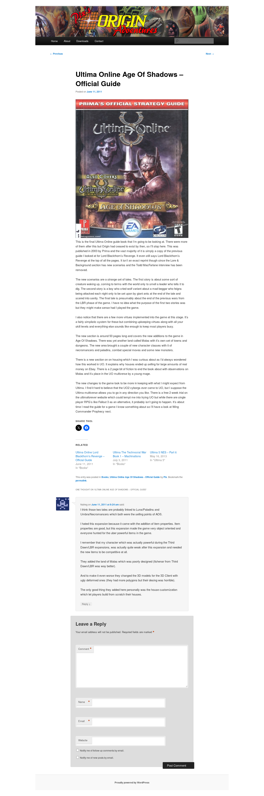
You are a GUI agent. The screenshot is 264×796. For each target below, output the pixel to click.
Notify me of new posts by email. (97, 757)
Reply (86, 604)
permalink (81, 480)
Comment (85, 649)
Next (210, 53)
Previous (56, 53)
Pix (165, 477)
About (67, 41)
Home (54, 41)
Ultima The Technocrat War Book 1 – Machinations (129, 454)
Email (84, 721)
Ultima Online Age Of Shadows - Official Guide (135, 477)
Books (105, 477)
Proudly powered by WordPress (132, 782)
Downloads (82, 41)
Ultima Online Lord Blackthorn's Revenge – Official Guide (90, 456)
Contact (99, 41)
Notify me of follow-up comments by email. (102, 750)
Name (84, 702)
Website (82, 740)
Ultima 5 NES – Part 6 (163, 452)
